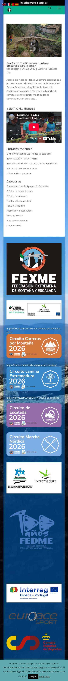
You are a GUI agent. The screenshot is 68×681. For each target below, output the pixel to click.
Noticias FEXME (14, 215)
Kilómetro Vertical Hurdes (19, 210)
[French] (8, 4)
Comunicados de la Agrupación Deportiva (27, 186)
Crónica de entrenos (16, 196)
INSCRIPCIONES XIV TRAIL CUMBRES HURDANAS (32, 163)
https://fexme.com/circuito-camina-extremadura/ (31, 365)
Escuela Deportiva (15, 205)
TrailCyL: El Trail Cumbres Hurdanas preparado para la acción (27, 64)
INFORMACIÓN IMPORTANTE (21, 158)
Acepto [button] (33, 676)
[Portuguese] (13, 4)
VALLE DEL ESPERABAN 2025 (21, 168)
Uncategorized (13, 225)
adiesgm (15, 68)
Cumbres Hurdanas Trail (18, 200)
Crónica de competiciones (19, 191)
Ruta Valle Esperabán (17, 220)
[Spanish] (17, 4)
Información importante (18, 173)
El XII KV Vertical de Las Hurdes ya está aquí (28, 153)
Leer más (44, 676)
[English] (4, 4)
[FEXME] (34, 269)
